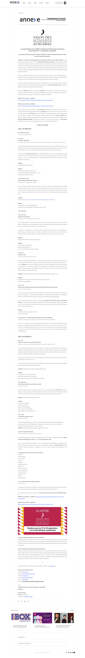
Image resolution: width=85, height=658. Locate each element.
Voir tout (72, 610)
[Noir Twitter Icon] (70, 652)
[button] (59, 3)
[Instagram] (68, 652)
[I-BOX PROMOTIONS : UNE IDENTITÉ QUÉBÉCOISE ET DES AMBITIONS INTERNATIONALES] (21, 618)
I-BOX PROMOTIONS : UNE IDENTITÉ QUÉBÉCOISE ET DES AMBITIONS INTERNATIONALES (20, 626)
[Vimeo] (74, 652)
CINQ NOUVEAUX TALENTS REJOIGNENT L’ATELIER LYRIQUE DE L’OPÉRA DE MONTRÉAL (63, 626)
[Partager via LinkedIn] (25, 601)
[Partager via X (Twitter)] (21, 601)
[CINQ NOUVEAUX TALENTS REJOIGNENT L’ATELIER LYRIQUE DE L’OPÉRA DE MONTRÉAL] (64, 618)
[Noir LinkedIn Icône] (72, 652)
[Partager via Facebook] (18, 601)
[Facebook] (66, 652)
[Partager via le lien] (28, 601)
